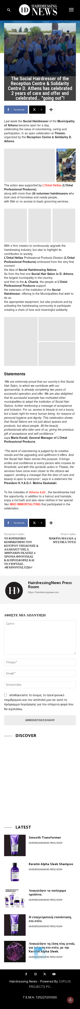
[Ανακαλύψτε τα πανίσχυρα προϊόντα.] (15, 898)
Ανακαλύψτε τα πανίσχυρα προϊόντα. (47, 892)
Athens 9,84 (37, 492)
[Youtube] (53, 974)
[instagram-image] (40, 779)
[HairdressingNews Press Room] (14, 590)
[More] (51, 110)
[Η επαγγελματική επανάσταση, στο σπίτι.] (15, 925)
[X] (44, 974)
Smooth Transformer (45, 837)
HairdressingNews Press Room (50, 585)
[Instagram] (35, 974)
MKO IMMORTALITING (25, 504)
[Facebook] (26, 974)
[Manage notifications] (70, 1000)
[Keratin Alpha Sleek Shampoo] (15, 872)
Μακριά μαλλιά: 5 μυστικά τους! (62, 540)
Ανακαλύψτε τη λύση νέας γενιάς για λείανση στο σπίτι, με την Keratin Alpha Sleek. (52, 947)
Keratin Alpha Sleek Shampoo (51, 864)
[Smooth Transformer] (15, 845)
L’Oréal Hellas (52, 185)
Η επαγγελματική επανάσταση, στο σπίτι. (50, 919)
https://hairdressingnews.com (43, 592)
